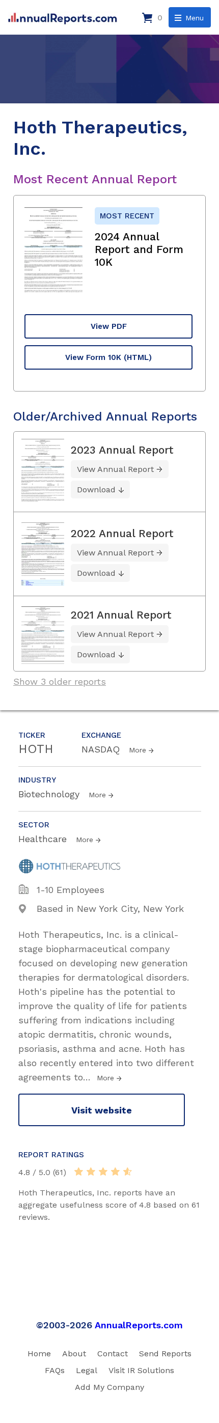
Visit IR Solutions (141, 1370)
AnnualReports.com (139, 1325)
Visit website (101, 1110)
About (74, 1353)
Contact (112, 1353)
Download (96, 489)
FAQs (55, 1370)
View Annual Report (115, 469)
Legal (86, 1370)
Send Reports (165, 1353)
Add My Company (109, 1387)
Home (39, 1353)
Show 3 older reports (59, 681)
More (137, 750)
